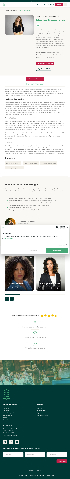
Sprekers (14, 10)
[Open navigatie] (65, 4)
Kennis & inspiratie (8, 413)
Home (7, 10)
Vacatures (6, 410)
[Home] (4, 4)
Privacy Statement (21, 475)
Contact (58, 4)
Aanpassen (33, 250)
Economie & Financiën (13, 163)
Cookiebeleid (50, 475)
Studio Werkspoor (42, 415)
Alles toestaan (57, 250)
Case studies (7, 420)
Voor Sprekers (7, 415)
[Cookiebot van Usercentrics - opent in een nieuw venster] (57, 227)
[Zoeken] (38, 4)
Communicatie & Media (49, 163)
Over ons (6, 408)
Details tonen (61, 245)
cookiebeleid (9, 238)
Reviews (5, 417)
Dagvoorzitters (41, 410)
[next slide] (12, 299)
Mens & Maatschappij (30, 163)
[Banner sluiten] (67, 227)
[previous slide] (7, 299)
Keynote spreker (42, 413)
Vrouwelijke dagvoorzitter (14, 168)
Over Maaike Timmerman (35, 84)
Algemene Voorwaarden (37, 475)
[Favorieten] (42, 4)
